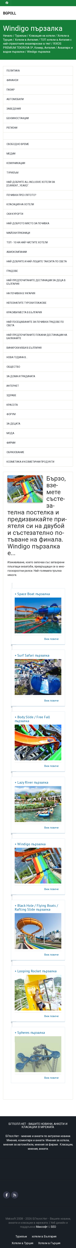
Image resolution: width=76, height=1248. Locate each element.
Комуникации (16, 163)
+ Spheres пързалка (30, 1032)
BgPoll (9, 13)
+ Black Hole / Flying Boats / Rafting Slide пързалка (36, 907)
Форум (11, 414)
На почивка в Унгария (21, 293)
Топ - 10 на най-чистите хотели (27, 242)
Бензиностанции (18, 118)
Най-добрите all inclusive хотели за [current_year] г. (31, 184)
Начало (7, 35)
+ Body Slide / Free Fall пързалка (32, 719)
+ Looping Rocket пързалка (36, 971)
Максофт (42, 1226)
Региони (12, 127)
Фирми (11, 442)
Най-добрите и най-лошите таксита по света (37, 261)
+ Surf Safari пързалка (32, 655)
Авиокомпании (17, 252)
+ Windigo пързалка (30, 844)
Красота (12, 404)
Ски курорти (15, 213)
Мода (10, 433)
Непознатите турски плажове (26, 302)
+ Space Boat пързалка (32, 594)
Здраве (11, 395)
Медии (11, 153)
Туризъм (12, 172)
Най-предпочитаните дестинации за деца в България (36, 282)
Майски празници (18, 232)
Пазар (11, 89)
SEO (53, 1226)
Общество (13, 366)
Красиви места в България (24, 312)
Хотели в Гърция (49, 1243)
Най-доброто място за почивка (28, 223)
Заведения (14, 108)
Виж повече (51, 639)
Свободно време (18, 144)
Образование (15, 452)
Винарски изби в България (24, 347)
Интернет (13, 385)
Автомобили (15, 99)
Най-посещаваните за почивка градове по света (35, 323)
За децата (13, 423)
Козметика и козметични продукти (30, 461)
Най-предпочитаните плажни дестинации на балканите (37, 336)
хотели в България (44, 1236)
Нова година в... (17, 357)
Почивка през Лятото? (21, 195)
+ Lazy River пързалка (31, 782)
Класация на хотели (20, 204)
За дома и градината (21, 376)
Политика (13, 70)
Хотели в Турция (22, 1243)
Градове (12, 271)
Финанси (12, 80)
